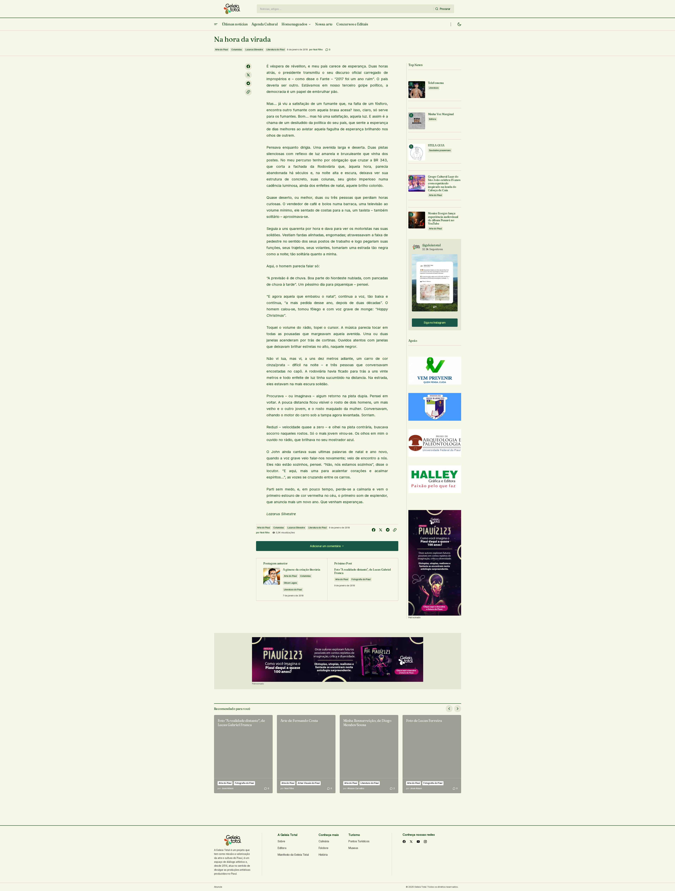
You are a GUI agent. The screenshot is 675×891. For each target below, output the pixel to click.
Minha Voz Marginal (441, 114)
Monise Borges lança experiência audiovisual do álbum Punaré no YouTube (443, 218)
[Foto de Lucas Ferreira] (432, 754)
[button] (216, 24)
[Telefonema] (416, 89)
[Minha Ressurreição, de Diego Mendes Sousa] (369, 754)
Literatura (434, 88)
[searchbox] (345, 9)
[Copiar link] (248, 92)
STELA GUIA (436, 145)
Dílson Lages (290, 583)
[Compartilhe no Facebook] (248, 66)
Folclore (323, 848)
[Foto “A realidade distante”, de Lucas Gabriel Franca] (243, 754)
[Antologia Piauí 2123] (434, 563)
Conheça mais (329, 835)
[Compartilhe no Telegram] (248, 83)
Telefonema (436, 83)
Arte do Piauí (221, 49)
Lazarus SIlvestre (254, 49)
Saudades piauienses (440, 150)
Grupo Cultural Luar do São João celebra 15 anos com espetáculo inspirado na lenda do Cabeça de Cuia (444, 183)
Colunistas (236, 49)
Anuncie (218, 887)
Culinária (324, 841)
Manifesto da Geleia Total (293, 854)
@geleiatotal (431, 245)
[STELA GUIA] (416, 152)
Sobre (281, 841)
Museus (353, 848)
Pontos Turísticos (358, 841)
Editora (432, 119)
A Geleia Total (287, 835)
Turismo (354, 835)
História (323, 854)
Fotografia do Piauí (361, 579)
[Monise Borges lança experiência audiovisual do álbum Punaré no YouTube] (416, 220)
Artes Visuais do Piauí (309, 783)
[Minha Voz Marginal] (416, 120)
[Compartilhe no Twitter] (248, 75)
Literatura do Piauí (275, 49)
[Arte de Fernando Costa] (306, 754)
